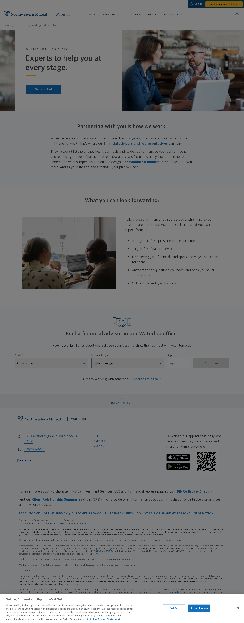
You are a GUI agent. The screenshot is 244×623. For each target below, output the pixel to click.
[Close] (238, 608)
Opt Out (174, 608)
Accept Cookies (199, 608)
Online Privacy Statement (105, 619)
